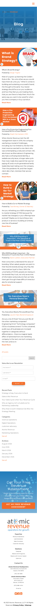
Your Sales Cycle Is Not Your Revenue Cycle (18, 400)
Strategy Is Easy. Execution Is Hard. (15, 393)
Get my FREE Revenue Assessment (18, 505)
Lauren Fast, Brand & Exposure (21, 315)
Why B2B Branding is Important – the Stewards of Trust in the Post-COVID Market (18, 254)
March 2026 (6, 450)
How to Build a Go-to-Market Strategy (16, 203)
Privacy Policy (18, 605)
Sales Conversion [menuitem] (18, 541)
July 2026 (5, 447)
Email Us (18, 588)
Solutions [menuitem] (18, 549)
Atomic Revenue (8, 430)
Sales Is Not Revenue (10, 396)
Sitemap (28, 605)
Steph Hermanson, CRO (19, 134)
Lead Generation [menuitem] (18, 539)
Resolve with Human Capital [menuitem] (18, 556)
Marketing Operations (10, 433)
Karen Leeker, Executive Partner (22, 258)
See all (4, 436)
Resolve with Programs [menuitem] (18, 553)
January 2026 (7, 454)
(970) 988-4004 (18, 585)
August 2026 (7, 444)
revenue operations (9, 420)
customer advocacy (9, 426)
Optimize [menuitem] (18, 558)
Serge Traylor (15, 73)
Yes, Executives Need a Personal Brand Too (18, 312)
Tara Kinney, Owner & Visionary (21, 206)
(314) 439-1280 (18, 573)
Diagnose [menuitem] (18, 551)
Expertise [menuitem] (18, 534)
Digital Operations (8, 423)
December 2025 (8, 457)
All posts (5, 352)
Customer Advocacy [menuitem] (18, 543)
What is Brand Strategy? (11, 70)
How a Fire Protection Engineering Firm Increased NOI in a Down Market (16, 130)
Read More (6, 102)
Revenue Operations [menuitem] (18, 536)
